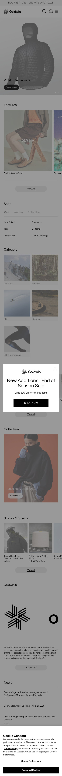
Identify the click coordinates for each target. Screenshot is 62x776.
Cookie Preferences (31, 761)
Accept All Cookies (31, 770)
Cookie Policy (10, 748)
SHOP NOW (31, 403)
